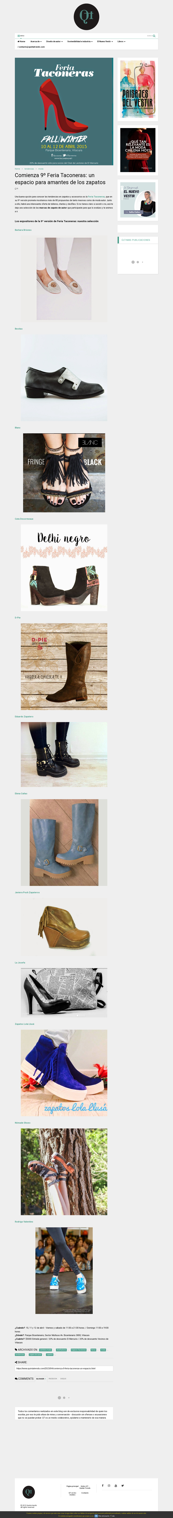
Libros (120, 41)
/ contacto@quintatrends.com (31, 47)
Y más (112, 1516)
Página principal (72, 1486)
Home (22, 41)
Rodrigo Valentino (24, 1221)
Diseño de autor (53, 41)
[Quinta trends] (86, 30)
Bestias (19, 329)
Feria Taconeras (96, 196)
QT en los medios (72, 1494)
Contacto (85, 1493)
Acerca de (35, 41)
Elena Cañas (21, 793)
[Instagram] (109, 1485)
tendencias (29, 169)
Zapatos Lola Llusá (24, 1024)
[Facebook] (102, 1485)
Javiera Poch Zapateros (27, 892)
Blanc (17, 427)
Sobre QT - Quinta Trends (84, 1487)
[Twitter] (122, 1485)
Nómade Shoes (22, 1123)
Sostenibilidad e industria (79, 41)
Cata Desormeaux (24, 519)
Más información (103, 1516)
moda (40, 169)
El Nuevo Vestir (104, 41)
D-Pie (18, 617)
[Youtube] (116, 1485)
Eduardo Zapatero (24, 716)
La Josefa (20, 962)
